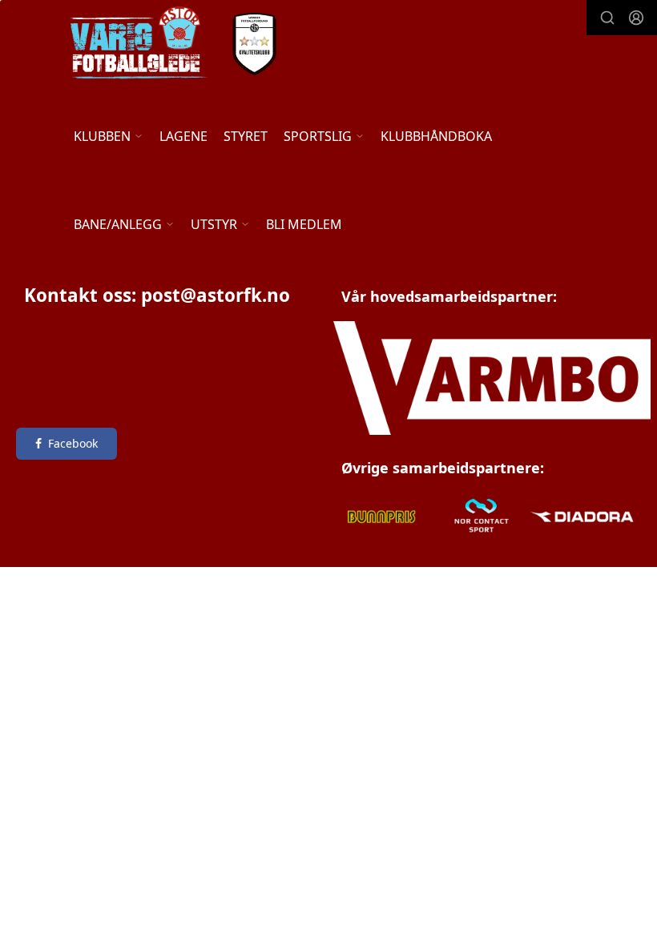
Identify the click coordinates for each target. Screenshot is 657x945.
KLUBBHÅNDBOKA (436, 136)
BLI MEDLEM (304, 224)
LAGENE (183, 136)
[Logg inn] (636, 17)
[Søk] (607, 17)
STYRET (246, 136)
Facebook (73, 443)
